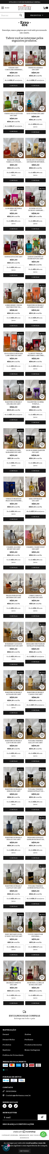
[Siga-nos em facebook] (10, 1106)
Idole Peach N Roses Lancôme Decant (13, 354)
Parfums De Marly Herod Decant (13, 790)
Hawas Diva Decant (13, 257)
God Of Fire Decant (35, 113)
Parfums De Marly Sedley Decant (13, 838)
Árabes (28, 1034)
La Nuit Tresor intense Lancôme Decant (35, 354)
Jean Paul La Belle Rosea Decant (35, 984)
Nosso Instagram (32, 1050)
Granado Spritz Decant (13, 984)
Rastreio (6, 1050)
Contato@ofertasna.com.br (18, 1095)
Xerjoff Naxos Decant (35, 500)
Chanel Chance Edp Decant (35, 548)
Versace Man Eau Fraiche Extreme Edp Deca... (13, 500)
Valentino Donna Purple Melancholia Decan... (35, 403)
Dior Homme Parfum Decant (35, 451)
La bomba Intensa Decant (13, 209)
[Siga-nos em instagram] (5, 1106)
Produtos (7, 1044)
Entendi (24, 1151)
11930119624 (11, 1091)
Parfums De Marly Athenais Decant (35, 306)
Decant (6, 1034)
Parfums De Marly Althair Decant (13, 693)
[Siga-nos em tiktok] (16, 1106)
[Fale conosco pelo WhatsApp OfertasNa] (43, 1134)
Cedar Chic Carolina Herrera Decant (13, 69)
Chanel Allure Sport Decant (14, 548)
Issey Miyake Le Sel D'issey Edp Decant (13, 935)
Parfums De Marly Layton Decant (13, 742)
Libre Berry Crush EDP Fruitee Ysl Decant (13, 306)
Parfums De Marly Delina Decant (13, 403)
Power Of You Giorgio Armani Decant (35, 209)
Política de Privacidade (13, 1055)
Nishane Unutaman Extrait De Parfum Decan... (35, 645)
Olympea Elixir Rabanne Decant (13, 451)
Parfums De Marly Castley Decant (13, 887)
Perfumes (29, 1039)
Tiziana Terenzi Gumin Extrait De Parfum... (35, 887)
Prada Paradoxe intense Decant (13, 596)
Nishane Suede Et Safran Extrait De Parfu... (35, 838)
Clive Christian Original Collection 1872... (35, 935)
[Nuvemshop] (24, 1132)
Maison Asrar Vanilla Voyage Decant (13, 161)
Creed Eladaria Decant (35, 69)
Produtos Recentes (33, 1044)
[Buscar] (20, 15)
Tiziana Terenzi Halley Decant (35, 742)
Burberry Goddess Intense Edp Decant (13, 645)
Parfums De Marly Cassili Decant (35, 693)
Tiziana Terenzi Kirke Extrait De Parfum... (35, 790)
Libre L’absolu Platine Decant (35, 596)
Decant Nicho (9, 1039)
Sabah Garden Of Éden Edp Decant (35, 258)
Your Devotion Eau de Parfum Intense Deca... (35, 161)
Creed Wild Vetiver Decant (13, 114)
